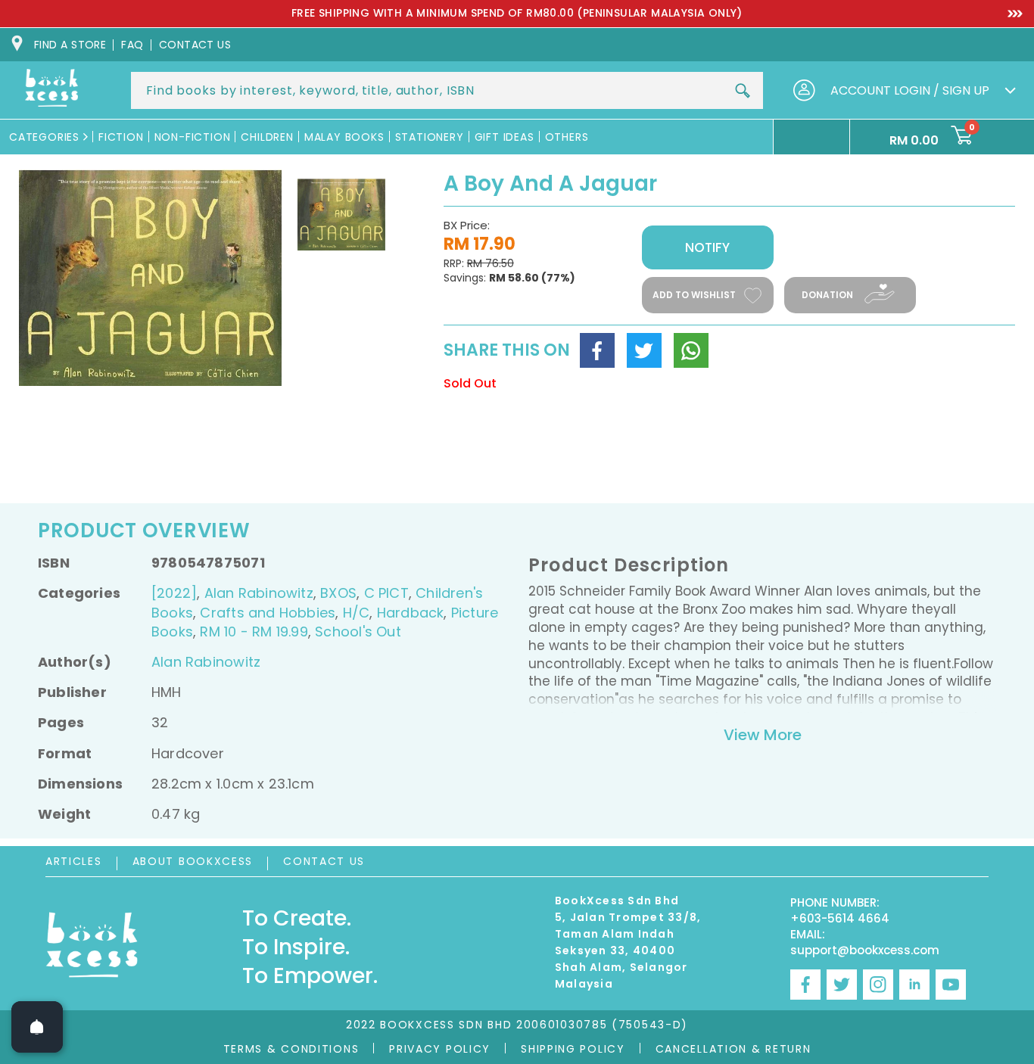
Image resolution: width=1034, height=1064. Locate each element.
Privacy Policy (440, 1048)
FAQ (132, 44)
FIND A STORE (70, 44)
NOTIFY (707, 247)
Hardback (410, 612)
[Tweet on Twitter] (644, 350)
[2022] (174, 592)
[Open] (37, 1027)
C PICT (386, 592)
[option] (517, 13)
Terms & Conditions (291, 1048)
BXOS (338, 592)
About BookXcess (193, 861)
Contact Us (324, 861)
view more (763, 734)
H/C (356, 612)
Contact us (195, 44)
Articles (73, 861)
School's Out (358, 631)
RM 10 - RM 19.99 (253, 631)
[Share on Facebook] (597, 350)
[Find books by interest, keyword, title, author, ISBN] (742, 90)
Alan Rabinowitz (258, 592)
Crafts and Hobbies (267, 612)
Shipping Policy (573, 1048)
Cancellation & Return (733, 1048)
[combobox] (447, 90)
